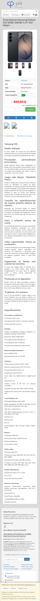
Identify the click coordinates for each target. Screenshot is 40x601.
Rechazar (13, 588)
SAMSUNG (24, 80)
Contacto (26, 15)
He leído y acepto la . (17, 554)
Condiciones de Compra (10, 569)
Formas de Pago (26, 569)
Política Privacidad (9, 567)
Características (9, 136)
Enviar (27, 559)
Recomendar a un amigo (24, 136)
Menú (7, 15)
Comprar (30, 109)
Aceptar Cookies (23, 588)
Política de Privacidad (22, 550)
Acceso (16, 15)
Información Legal (27, 565)
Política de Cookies (30, 598)
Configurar (6, 588)
